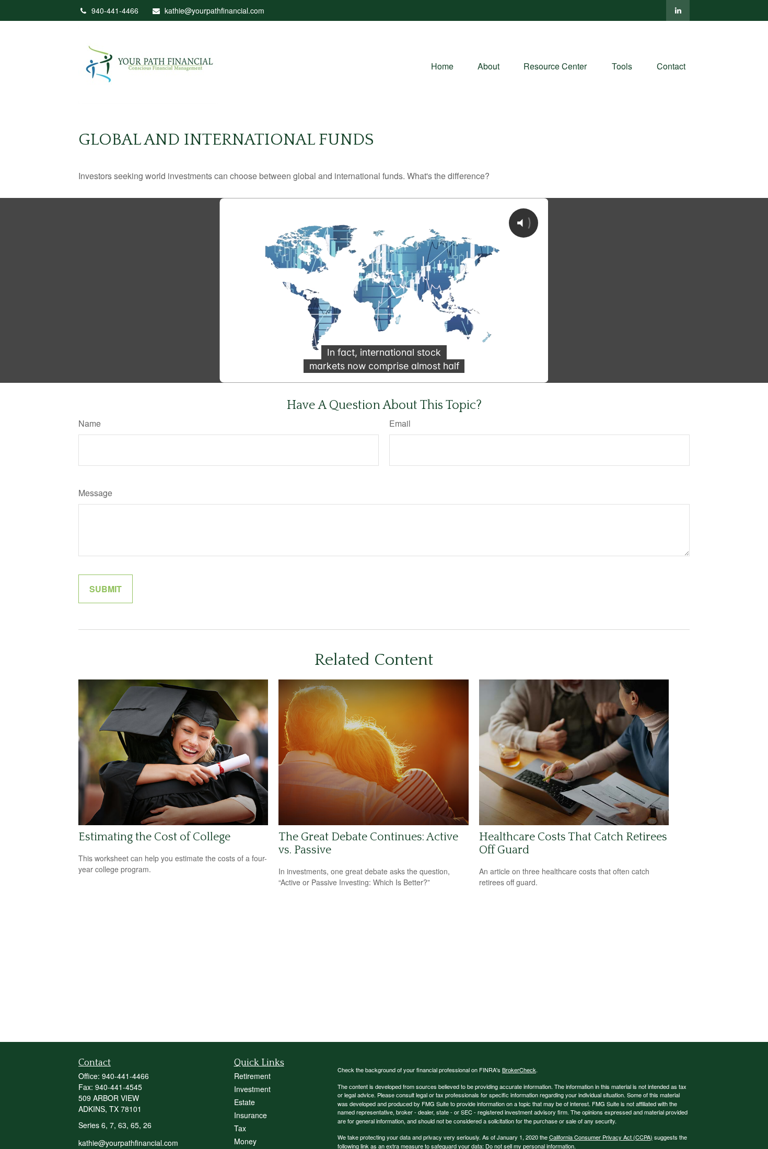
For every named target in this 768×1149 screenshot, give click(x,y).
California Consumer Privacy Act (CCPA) (601, 1137)
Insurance (250, 1115)
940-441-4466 (114, 10)
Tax (240, 1128)
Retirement (252, 1076)
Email (400, 423)
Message (95, 493)
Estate (244, 1102)
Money (245, 1141)
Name (89, 423)
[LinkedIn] (678, 10)
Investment (252, 1089)
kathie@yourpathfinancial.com (214, 10)
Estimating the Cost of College (154, 836)
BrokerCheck (519, 1069)
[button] (442, 65)
